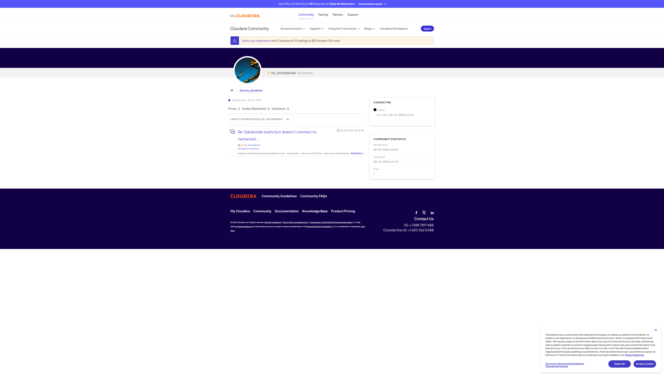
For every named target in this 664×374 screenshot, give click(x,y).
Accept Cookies (645, 363)
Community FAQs (313, 196)
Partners (338, 14)
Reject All (619, 363)
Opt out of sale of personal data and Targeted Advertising (564, 365)
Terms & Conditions (272, 222)
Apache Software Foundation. (320, 226)
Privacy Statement (634, 355)
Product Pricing (343, 211)
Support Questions (249, 148)
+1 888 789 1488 (421, 225)
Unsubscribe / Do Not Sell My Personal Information (331, 222)
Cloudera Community (249, 28)
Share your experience (256, 40)
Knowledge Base (315, 211)
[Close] (656, 330)
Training (323, 14)
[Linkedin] (432, 212)
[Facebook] (416, 212)
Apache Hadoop (245, 226)
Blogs (368, 28)
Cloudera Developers (394, 28)
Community (306, 14)
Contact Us (424, 219)
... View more (357, 153)
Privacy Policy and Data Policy (295, 222)
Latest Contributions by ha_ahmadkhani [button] (256, 119)
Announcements (291, 28)
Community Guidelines (279, 196)
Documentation (287, 211)
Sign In (427, 28)
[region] (600, 349)
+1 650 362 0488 (421, 230)
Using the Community (342, 28)
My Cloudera (240, 211)
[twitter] (424, 212)
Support (352, 14)
